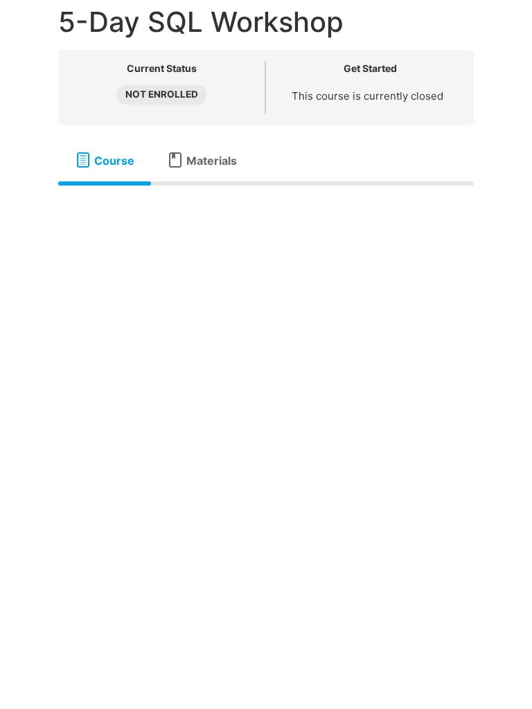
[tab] (104, 161)
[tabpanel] (266, 208)
